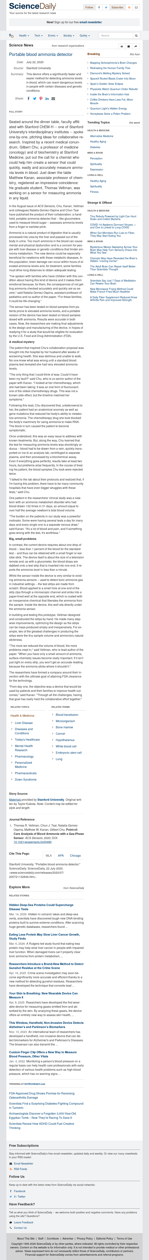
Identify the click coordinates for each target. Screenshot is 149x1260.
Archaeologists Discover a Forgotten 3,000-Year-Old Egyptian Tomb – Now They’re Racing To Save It (42, 1115)
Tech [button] (38, 35)
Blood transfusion (67, 715)
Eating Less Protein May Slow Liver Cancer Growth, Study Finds (44, 936)
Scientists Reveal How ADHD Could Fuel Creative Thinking (41, 1125)
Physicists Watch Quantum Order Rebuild (114, 89)
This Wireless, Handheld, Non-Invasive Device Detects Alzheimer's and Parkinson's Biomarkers (46, 1025)
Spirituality (96, 164)
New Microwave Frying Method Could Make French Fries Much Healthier (111, 290)
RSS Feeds (20, 1169)
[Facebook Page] (99, 7)
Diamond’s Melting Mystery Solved (110, 73)
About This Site (26, 1238)
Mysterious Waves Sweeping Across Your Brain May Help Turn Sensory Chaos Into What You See (114, 249)
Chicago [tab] (75, 855)
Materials (15, 799)
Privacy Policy (85, 1238)
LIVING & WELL (95, 175)
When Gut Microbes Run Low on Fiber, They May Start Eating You (112, 234)
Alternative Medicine (101, 136)
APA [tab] (61, 855)
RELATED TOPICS (20, 707)
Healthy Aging (98, 141)
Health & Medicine (22, 715)
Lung (59, 759)
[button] (122, 46)
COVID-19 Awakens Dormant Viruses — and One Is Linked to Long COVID (113, 226)
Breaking (93, 54)
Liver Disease (24, 723)
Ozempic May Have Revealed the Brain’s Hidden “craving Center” (113, 259)
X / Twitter (19, 1196)
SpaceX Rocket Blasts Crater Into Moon (113, 78)
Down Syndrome (26, 779)
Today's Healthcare (27, 739)
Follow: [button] (89, 7)
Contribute (53, 1238)
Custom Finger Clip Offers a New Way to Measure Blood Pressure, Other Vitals (43, 1054)
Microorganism (65, 721)
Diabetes (95, 147)
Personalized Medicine (23, 764)
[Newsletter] (136, 7)
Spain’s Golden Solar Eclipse (106, 84)
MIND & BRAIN (95, 152)
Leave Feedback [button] (23, 1222)
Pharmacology (24, 756)
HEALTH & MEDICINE (98, 130)
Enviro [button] (52, 35)
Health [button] (23, 35)
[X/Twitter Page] (106, 7)
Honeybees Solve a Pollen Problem (110, 113)
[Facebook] (28, 98)
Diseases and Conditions (24, 731)
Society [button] (68, 35)
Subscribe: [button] (118, 7)
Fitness (94, 192)
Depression (96, 169)
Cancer (60, 733)
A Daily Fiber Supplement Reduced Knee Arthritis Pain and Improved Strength (113, 298)
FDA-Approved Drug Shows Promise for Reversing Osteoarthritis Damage (41, 1095)
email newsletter (91, 22)
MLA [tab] (49, 855)
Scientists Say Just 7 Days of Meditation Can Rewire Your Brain (113, 282)
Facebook (19, 1191)
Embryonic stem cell (69, 752)
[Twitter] (35, 98)
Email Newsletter (23, 1163)
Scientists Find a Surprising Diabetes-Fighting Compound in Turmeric (46, 1105)
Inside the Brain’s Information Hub (109, 94)
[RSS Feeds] (129, 7)
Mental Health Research (24, 748)
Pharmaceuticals (26, 773)
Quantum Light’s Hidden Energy (108, 108)
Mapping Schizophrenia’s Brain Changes (113, 62)
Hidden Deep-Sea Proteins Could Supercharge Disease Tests (41, 907)
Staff (40, 1238)
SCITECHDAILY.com (34, 1084)
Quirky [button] (84, 35)
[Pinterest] (41, 98)
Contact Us (20, 1228)
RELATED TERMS (60, 707)
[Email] (53, 98)
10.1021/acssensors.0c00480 (33, 842)
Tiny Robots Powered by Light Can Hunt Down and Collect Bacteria (113, 217)
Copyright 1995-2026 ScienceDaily (31, 1243)
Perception (96, 158)
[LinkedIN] (47, 98)
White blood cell (66, 746)
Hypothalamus (65, 740)
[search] (136, 35)
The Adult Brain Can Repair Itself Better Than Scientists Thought (113, 267)
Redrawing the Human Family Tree (110, 68)
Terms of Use (124, 1238)
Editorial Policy (104, 1238)
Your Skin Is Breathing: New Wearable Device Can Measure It (43, 995)
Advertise (68, 1238)
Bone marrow (64, 727)
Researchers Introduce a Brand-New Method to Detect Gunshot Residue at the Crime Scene (46, 966)
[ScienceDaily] (32, 6)
